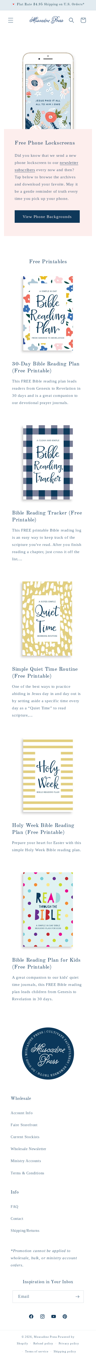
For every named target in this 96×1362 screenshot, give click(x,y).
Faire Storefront (24, 1125)
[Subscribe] (77, 1296)
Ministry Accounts (26, 1161)
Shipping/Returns (25, 1231)
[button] (11, 20)
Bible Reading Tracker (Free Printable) (47, 517)
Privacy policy (69, 1343)
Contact (17, 1219)
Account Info (22, 1113)
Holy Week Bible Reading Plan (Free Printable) (43, 829)
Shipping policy (65, 1351)
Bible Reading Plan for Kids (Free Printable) (46, 964)
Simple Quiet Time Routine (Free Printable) (45, 673)
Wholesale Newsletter (28, 1149)
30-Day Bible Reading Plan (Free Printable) (46, 367)
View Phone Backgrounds (47, 216)
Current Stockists (25, 1137)
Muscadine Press (45, 1336)
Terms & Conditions (27, 1173)
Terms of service (36, 1351)
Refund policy (43, 1343)
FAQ (14, 1207)
